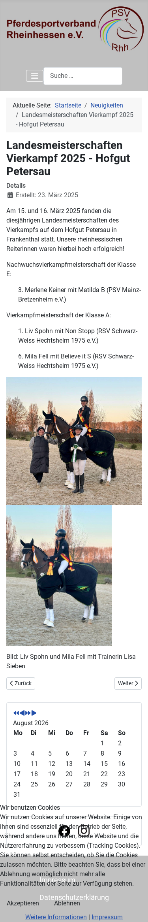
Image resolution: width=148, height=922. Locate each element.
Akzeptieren (23, 903)
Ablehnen (67, 903)
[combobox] (82, 76)
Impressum (107, 917)
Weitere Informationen (56, 917)
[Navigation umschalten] (34, 76)
